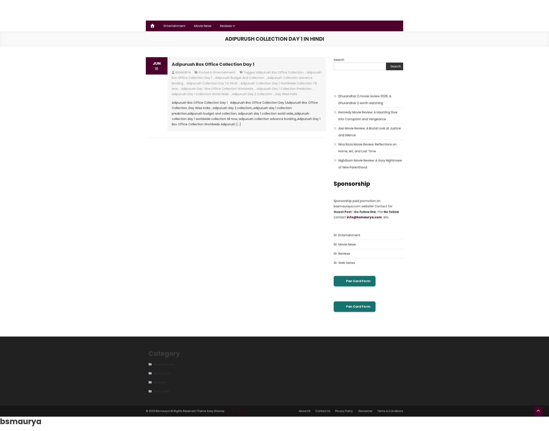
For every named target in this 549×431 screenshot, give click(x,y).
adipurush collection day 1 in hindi (212, 83)
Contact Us (322, 411)
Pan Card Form (358, 281)
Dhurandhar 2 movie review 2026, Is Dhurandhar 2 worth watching (364, 99)
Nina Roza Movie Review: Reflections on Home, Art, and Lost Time (367, 147)
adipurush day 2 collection (252, 94)
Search (339, 60)
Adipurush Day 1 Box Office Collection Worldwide (217, 89)
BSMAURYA (183, 72)
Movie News (202, 26)
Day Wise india (286, 94)
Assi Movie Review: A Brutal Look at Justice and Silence (369, 131)
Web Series (346, 263)
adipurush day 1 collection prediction (284, 89)
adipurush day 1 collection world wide (200, 94)
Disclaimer (365, 411)
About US (305, 411)
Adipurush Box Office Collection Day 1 (213, 64)
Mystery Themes (235, 411)
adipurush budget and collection (239, 78)
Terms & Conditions (390, 411)
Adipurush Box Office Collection (279, 72)
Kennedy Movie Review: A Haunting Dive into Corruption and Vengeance (367, 115)
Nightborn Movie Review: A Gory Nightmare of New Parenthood (370, 163)
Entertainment (175, 26)
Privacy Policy (344, 411)
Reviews (226, 26)
